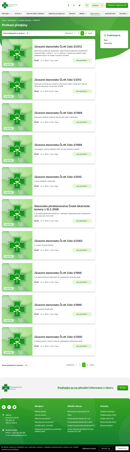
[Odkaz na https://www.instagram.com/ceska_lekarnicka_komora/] (74, 5)
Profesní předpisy (25, 20)
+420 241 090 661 (18, 433)
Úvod (4, 20)
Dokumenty (12, 20)
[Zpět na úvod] (10, 3)
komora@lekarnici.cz (19, 435)
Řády (106, 40)
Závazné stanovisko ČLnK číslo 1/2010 (58, 176)
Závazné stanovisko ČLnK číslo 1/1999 (58, 304)
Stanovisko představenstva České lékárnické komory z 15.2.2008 (62, 208)
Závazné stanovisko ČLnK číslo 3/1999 (58, 112)
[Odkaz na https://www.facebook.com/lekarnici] (68, 5)
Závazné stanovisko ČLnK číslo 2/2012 (58, 46)
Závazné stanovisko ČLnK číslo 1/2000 (58, 336)
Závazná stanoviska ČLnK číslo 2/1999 (58, 144)
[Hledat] (86, 5)
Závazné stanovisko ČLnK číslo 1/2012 (57, 79)
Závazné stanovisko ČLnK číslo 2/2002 (58, 240)
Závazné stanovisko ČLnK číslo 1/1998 (58, 272)
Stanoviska (8, 64)
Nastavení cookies (89, 448)
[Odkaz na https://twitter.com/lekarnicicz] (80, 5)
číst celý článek (81, 60)
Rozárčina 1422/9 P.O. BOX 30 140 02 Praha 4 (12, 420)
